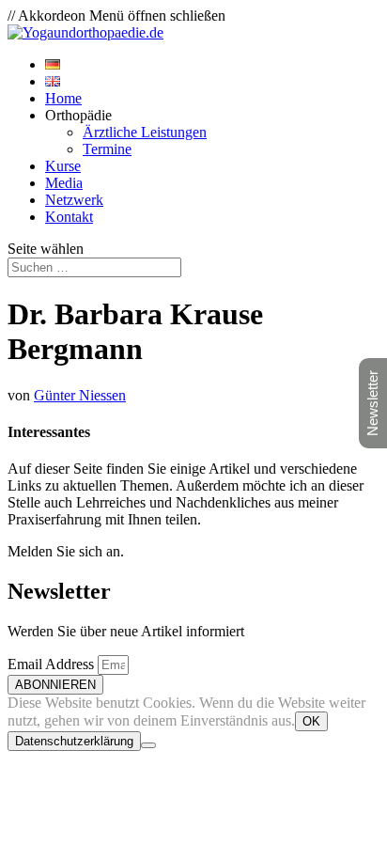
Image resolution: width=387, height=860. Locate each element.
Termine (107, 149)
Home (63, 98)
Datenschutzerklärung (74, 741)
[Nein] (148, 745)
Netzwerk (74, 200)
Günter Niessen (80, 395)
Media (64, 183)
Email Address (53, 664)
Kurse (63, 166)
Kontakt (69, 217)
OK (311, 721)
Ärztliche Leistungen (145, 132)
